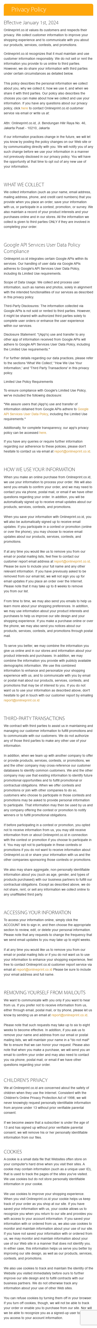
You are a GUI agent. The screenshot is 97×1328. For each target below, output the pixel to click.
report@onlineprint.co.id (72, 451)
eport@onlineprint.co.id (70, 1015)
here (24, 108)
